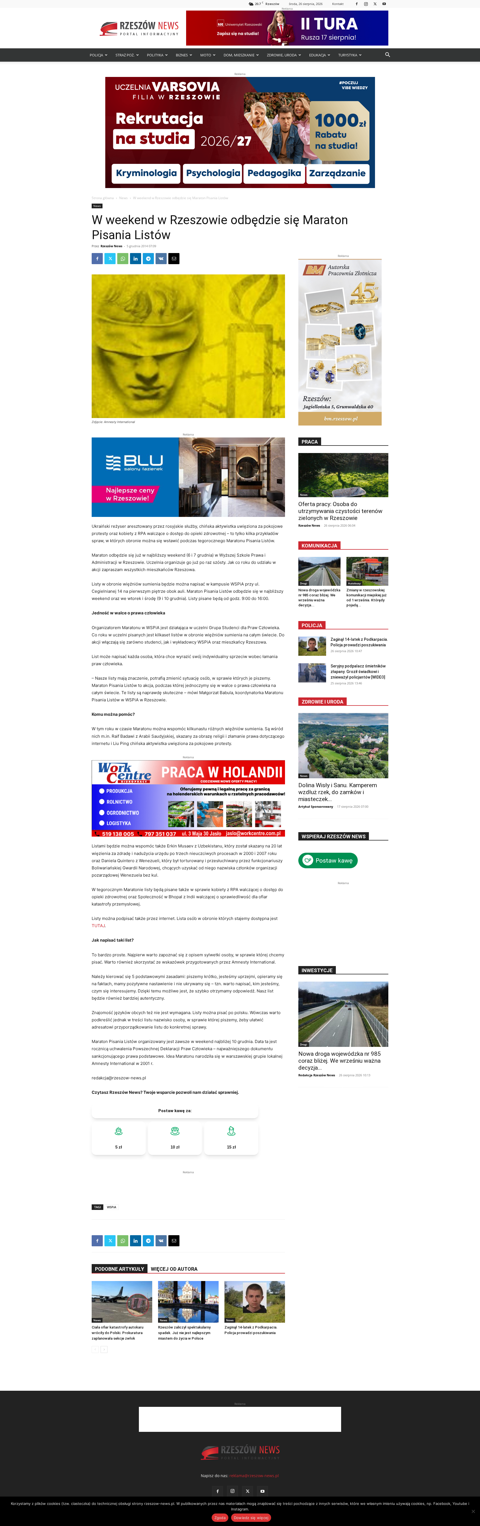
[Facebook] (356, 3)
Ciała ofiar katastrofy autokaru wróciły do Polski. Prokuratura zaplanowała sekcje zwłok (117, 1332)
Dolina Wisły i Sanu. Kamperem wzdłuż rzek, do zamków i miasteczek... (337, 792)
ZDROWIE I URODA (322, 702)
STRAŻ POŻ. (125, 54)
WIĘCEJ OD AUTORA (174, 1269)
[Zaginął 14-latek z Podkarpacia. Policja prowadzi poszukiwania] (254, 1302)
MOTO (205, 54)
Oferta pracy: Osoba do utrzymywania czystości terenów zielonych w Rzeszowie (340, 511)
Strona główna (103, 198)
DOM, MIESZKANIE (239, 54)
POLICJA (96, 54)
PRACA (310, 442)
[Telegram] (148, 258)
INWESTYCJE (317, 970)
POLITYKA (155, 54)
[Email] (173, 258)
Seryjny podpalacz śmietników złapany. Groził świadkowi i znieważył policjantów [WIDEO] (358, 671)
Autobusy (354, 583)
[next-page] (104, 1349)
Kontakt (338, 4)
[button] (387, 55)
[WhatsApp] (122, 258)
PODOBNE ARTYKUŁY (119, 1269)
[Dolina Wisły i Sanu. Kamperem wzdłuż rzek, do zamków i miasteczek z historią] (343, 745)
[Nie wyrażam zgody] (473, 1511)
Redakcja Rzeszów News (316, 1075)
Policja (312, 625)
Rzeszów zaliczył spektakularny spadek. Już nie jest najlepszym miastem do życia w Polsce (184, 1332)
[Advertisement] (188, 1183)
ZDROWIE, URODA (282, 54)
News (123, 198)
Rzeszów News (111, 246)
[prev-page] (95, 1349)
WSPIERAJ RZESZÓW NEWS (334, 836)
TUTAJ (98, 925)
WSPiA (111, 1207)
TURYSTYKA (347, 54)
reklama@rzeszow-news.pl (254, 1475)
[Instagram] (366, 3)
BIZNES (182, 54)
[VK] (161, 258)
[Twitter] (375, 3)
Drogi (303, 583)
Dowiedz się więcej (251, 1517)
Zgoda (220, 1517)
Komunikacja (319, 546)
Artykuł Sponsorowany (315, 806)
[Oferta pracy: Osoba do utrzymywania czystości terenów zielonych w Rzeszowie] (343, 475)
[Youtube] (384, 3)
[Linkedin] (135, 258)
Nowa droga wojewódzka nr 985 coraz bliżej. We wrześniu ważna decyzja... (339, 1060)
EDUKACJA (317, 54)
